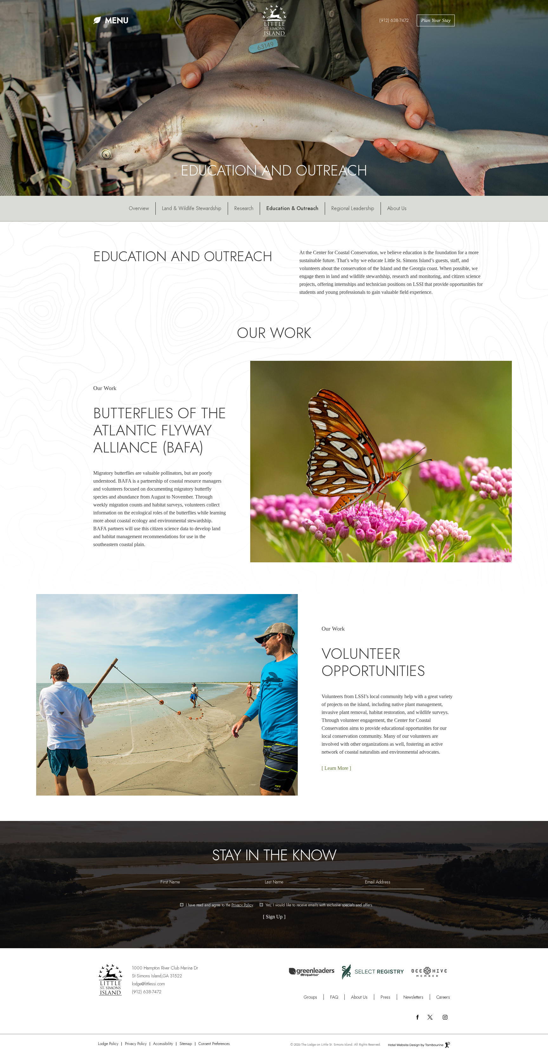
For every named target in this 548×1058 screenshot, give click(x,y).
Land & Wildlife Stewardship (191, 208)
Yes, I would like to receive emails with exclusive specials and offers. (319, 905)
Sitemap (185, 1044)
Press (385, 997)
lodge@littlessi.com (148, 984)
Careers (443, 997)
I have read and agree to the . (220, 905)
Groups (310, 997)
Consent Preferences (214, 1044)
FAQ (334, 997)
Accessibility (163, 1044)
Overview (139, 208)
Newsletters (413, 997)
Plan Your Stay (436, 20)
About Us (397, 208)
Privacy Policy (242, 905)
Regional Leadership (352, 208)
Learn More (335, 766)
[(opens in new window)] (373, 971)
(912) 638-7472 (394, 20)
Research (243, 208)
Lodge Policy (108, 1044)
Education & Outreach (292, 208)
